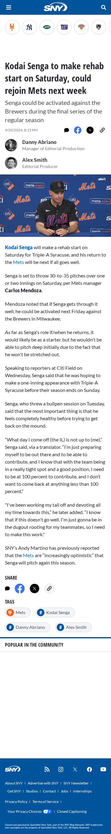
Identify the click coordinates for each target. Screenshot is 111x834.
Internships (82, 791)
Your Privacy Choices (24, 811)
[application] (55, 205)
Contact (49, 791)
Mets (18, 262)
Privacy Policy (16, 801)
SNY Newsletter (76, 783)
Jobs (64, 791)
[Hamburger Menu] (8, 7)
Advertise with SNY (43, 783)
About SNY (14, 783)
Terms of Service (45, 801)
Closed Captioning (72, 811)
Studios (32, 791)
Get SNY (14, 791)
